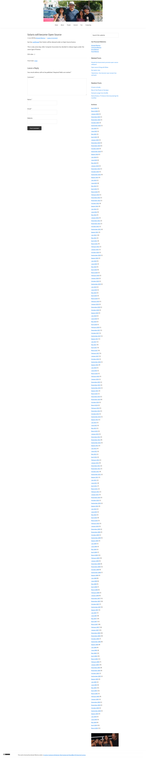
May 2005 (93, 688)
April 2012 (94, 457)
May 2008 (93, 584)
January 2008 (95, 595)
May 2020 (93, 267)
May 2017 (93, 344)
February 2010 (95, 523)
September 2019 (96, 284)
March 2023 (94, 192)
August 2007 (94, 610)
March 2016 (94, 373)
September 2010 (96, 503)
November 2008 (95, 567)
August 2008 (94, 575)
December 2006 (95, 633)
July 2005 (94, 682)
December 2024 (95, 143)
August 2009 (94, 541)
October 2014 (95, 402)
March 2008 (94, 590)
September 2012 (96, 443)
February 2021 (95, 246)
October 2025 (95, 122)
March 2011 (94, 489)
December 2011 (95, 466)
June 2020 (94, 264)
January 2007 (95, 630)
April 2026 (94, 108)
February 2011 (95, 492)
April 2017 (94, 347)
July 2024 (94, 157)
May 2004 (93, 722)
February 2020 (95, 275)
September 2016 (96, 362)
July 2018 (94, 316)
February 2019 (95, 301)
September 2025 (96, 125)
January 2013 (95, 434)
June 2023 (94, 183)
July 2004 (94, 716)
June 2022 (94, 212)
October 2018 (95, 310)
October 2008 (95, 569)
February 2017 (95, 353)
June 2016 (94, 370)
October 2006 (95, 639)
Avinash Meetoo (95, 45)
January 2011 (95, 494)
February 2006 (95, 662)
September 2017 (96, 336)
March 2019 (94, 298)
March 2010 (94, 520)
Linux (35, 61)
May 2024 (93, 163)
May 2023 (93, 186)
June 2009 (94, 546)
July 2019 (94, 287)
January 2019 (95, 304)
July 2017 (94, 342)
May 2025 (93, 134)
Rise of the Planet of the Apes (100, 90)
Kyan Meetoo (95, 51)
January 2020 (95, 278)
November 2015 (95, 385)
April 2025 (94, 137)
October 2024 (95, 148)
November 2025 (95, 120)
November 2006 (95, 636)
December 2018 (95, 307)
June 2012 (94, 451)
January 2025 (95, 140)
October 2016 (95, 359)
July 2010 (94, 509)
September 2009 (96, 538)
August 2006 (94, 644)
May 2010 (93, 515)
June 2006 (94, 650)
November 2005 (95, 670)
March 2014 (94, 405)
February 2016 (95, 376)
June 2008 (94, 581)
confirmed (36, 42)
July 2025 (94, 128)
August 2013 (94, 419)
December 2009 (95, 529)
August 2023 (94, 177)
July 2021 (94, 235)
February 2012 (95, 460)
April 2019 (94, 295)
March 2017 (94, 350)
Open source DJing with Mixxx (99, 67)
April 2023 (94, 189)
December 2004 (95, 702)
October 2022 (95, 203)
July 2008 (94, 578)
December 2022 (95, 197)
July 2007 (94, 613)
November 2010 (95, 497)
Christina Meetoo (96, 47)
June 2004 (94, 719)
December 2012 (95, 437)
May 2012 (93, 454)
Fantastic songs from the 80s (99, 93)
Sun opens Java (95, 70)
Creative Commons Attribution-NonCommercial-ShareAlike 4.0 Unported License (64, 755)
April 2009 (94, 552)
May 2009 (93, 549)
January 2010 (95, 526)
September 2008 (96, 572)
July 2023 (94, 180)
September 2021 (96, 229)
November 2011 (95, 468)
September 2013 (96, 417)
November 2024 (95, 146)
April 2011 (94, 486)
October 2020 (95, 252)
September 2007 (96, 607)
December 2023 (95, 169)
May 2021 (93, 238)
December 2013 (95, 411)
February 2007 (95, 627)
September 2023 (96, 174)
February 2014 (95, 408)
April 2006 (94, 656)
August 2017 (94, 339)
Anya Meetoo (95, 49)
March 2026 (94, 111)
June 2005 (94, 685)
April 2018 (94, 324)
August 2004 (94, 714)
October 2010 (95, 500)
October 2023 (95, 171)
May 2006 (93, 653)
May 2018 (93, 321)
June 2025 (94, 131)
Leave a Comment (52, 38)
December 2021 (95, 221)
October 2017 (95, 333)
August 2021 (94, 232)
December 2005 (95, 667)
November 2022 (95, 200)
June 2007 (94, 616)
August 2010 (94, 506)
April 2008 (94, 587)
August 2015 (94, 391)
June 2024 (94, 160)
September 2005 (96, 676)
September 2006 (96, 641)
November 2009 (95, 532)
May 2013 (93, 428)
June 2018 (94, 319)
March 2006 (94, 659)
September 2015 (96, 388)
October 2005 (95, 673)
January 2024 (95, 166)
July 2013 (94, 422)
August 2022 (94, 206)
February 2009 (95, 558)
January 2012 (95, 463)
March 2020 (94, 272)
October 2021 (95, 226)
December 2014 (95, 396)
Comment (31, 77)
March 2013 (94, 431)
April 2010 (94, 518)
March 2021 (94, 244)
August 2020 (94, 258)
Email (29, 109)
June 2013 (94, 425)
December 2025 (95, 117)
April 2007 (94, 621)
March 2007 (94, 624)
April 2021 (94, 241)
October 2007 (95, 604)
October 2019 (95, 281)
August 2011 (94, 477)
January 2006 (95, 665)
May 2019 (93, 293)
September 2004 (96, 711)
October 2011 (95, 471)
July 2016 (94, 368)
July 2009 (94, 543)
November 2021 (95, 223)
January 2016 (95, 379)
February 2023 (95, 195)
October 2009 (95, 535)
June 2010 (94, 512)
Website (29, 118)
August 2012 (94, 445)
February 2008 (95, 592)
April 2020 (94, 270)
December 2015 (95, 382)
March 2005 (94, 693)
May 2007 (93, 618)
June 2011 (94, 483)
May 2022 (93, 215)
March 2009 (94, 555)
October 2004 (95, 708)
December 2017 (95, 330)
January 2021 (95, 249)
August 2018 (94, 313)
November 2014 (95, 399)
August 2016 (94, 365)
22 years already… (96, 87)
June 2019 (94, 290)
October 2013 (95, 414)
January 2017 (95, 356)
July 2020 (94, 261)
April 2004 (94, 725)
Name (29, 99)
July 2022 (94, 209)
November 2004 (95, 705)
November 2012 (95, 440)
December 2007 (95, 598)
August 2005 (94, 679)
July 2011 (94, 480)
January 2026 (95, 114)
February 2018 (95, 327)
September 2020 (96, 255)
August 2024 (94, 154)
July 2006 (94, 647)
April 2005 (94, 691)
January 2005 (95, 699)
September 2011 (96, 474)
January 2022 (95, 218)
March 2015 (94, 394)
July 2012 (94, 448)
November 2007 (95, 601)
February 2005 (95, 696)
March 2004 (94, 728)
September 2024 (96, 151)
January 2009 (95, 561)
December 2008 (95, 564)
